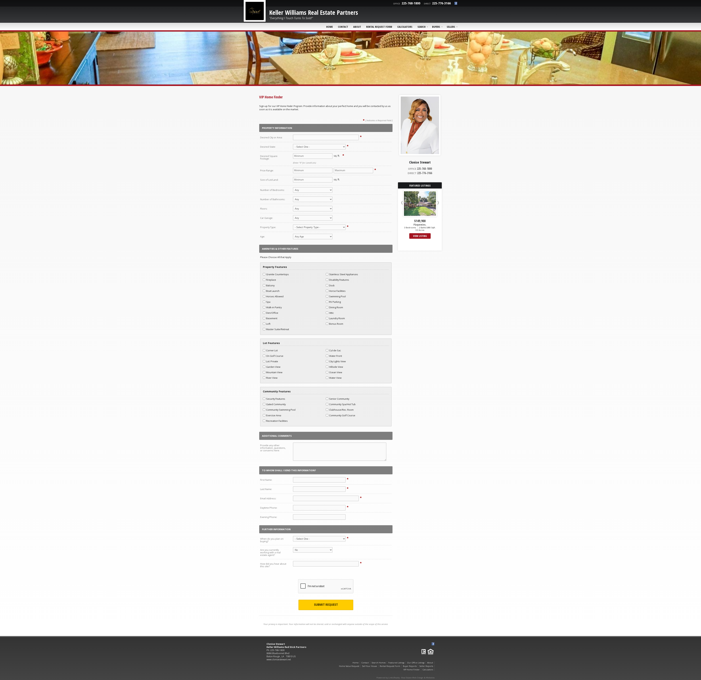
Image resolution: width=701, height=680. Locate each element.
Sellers (451, 26)
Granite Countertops (277, 274)
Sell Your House (369, 666)
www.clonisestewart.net (279, 659)
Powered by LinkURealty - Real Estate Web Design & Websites (405, 677)
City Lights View (337, 361)
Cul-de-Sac (335, 350)
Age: (262, 236)
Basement (271, 318)
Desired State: (268, 146)
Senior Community (339, 398)
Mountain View (274, 372)
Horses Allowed (275, 296)
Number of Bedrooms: (272, 190)
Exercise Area (273, 415)
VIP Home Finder (411, 669)
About (357, 26)
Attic (331, 312)
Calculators (404, 26)
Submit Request (326, 605)
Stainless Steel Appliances (343, 274)
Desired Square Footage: (268, 157)
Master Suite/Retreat (277, 329)
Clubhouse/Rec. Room (341, 409)
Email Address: (268, 498)
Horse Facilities (337, 291)
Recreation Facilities (277, 420)
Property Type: (268, 227)
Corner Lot (272, 350)
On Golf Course (274, 356)
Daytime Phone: (268, 507)
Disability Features (339, 279)
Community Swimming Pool (281, 409)
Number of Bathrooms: (272, 199)
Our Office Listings (415, 662)
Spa (268, 301)
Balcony (270, 285)
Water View (335, 377)
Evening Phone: (268, 517)
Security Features (275, 398)
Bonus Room (336, 323)
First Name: (266, 479)
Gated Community (276, 404)
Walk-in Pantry (274, 307)
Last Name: (266, 489)
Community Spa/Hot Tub (342, 404)
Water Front (335, 356)
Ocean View (335, 372)
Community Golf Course (342, 415)
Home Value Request (349, 666)
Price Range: (267, 170)
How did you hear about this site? (273, 565)
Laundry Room (337, 318)
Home (329, 26)
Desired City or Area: (271, 137)
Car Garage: (266, 218)
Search (421, 26)
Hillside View (336, 366)
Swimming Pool (337, 296)
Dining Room (336, 307)
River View (271, 377)
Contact (343, 26)
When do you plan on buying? (272, 540)
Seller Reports (426, 666)
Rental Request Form (379, 26)
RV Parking (335, 301)
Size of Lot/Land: (269, 179)
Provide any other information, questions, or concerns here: (273, 448)
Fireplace (271, 279)
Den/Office (272, 312)
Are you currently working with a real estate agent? (270, 552)
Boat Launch (272, 291)
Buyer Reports (410, 666)
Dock (332, 285)
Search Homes (378, 662)
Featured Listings (396, 662)
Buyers (436, 26)
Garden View (273, 366)
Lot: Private (272, 361)
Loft (268, 323)
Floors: (263, 208)
